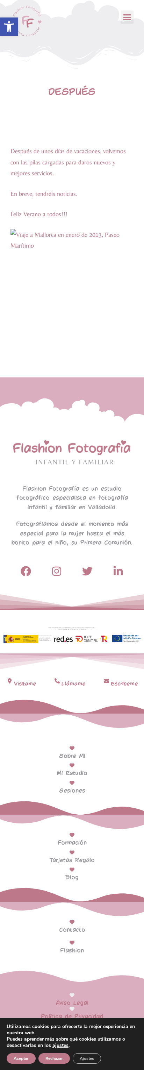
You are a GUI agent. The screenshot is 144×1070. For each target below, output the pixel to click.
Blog (72, 877)
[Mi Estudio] (72, 765)
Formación (72, 842)
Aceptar (21, 1058)
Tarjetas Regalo (72, 860)
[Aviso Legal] (72, 995)
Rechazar (54, 1058)
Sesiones (72, 790)
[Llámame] (57, 680)
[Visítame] (9, 680)
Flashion (72, 950)
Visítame (25, 683)
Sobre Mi (72, 756)
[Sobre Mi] (72, 748)
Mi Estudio (72, 773)
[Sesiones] (72, 782)
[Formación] (72, 834)
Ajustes (87, 1058)
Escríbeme (124, 683)
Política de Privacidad (72, 1016)
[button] (9, 26)
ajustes (60, 1045)
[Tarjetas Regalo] (72, 852)
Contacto (72, 930)
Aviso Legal (72, 1003)
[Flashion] (72, 942)
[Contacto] (72, 922)
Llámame (74, 683)
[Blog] (72, 869)
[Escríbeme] (106, 680)
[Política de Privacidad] (72, 1008)
